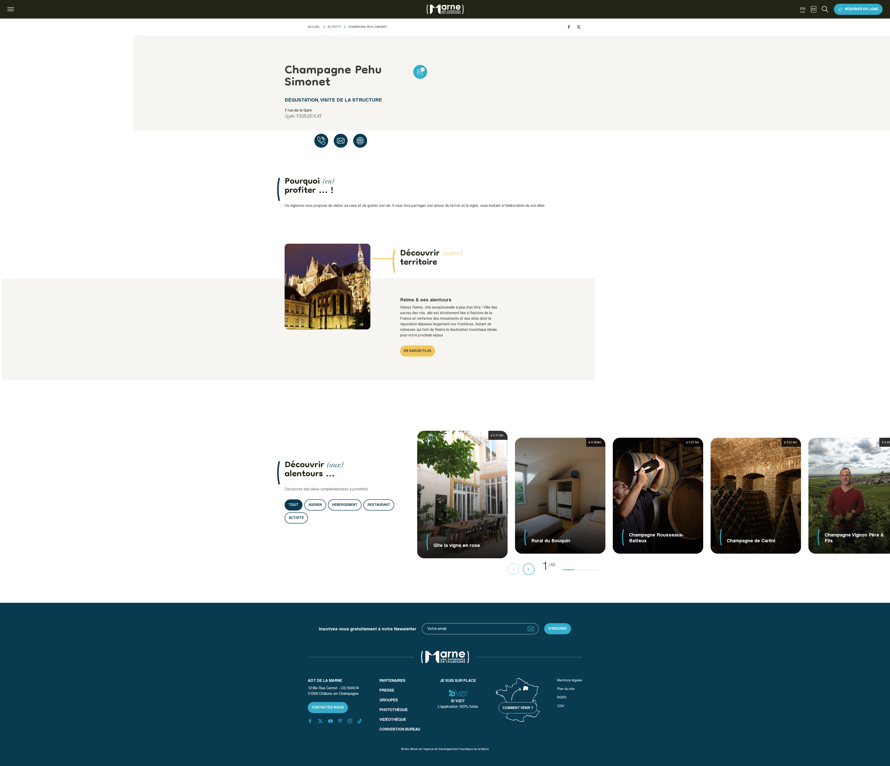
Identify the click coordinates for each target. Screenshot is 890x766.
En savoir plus (417, 351)
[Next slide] (528, 569)
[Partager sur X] (578, 27)
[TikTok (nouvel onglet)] (360, 721)
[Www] (360, 141)
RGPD (561, 697)
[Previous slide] (513, 569)
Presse (386, 690)
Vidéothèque (392, 719)
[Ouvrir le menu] (11, 9)
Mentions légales (569, 680)
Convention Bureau (399, 729)
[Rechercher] (825, 9)
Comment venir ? (517, 708)
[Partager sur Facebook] (568, 27)
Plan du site (566, 689)
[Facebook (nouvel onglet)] (310, 721)
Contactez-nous (328, 707)
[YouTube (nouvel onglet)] (330, 721)
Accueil (314, 27)
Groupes (388, 700)
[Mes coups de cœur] (813, 9)
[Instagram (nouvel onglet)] (349, 721)
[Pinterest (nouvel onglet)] (340, 721)
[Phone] (321, 141)
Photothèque (393, 710)
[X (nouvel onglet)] (320, 721)
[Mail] (341, 141)
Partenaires (392, 680)
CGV (560, 706)
